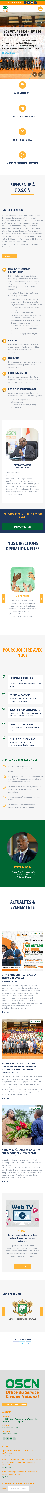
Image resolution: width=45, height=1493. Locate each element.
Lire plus (5, 1012)
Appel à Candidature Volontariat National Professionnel (19, 977)
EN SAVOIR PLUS (9, 53)
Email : (5, 1489)
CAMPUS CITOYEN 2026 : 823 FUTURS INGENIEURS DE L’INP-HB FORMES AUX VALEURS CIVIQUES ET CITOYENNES (19, 1066)
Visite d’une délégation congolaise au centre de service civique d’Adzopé (21, 1151)
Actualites (5, 981)
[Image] (22, 579)
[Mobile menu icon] (40, 8)
